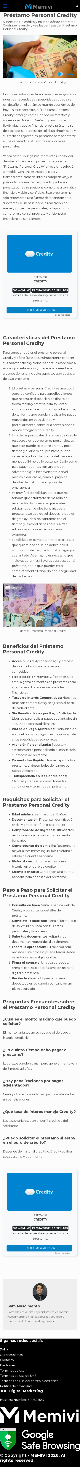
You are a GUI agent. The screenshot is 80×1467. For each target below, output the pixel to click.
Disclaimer (7, 1365)
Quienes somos (11, 1355)
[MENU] (5, 6)
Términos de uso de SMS (18, 1376)
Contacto (7, 1360)
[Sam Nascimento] (40, 1300)
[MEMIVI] (38, 6)
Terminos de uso (12, 1370)
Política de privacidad (16, 1386)
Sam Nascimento (23, 1306)
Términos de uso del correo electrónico (29, 1381)
